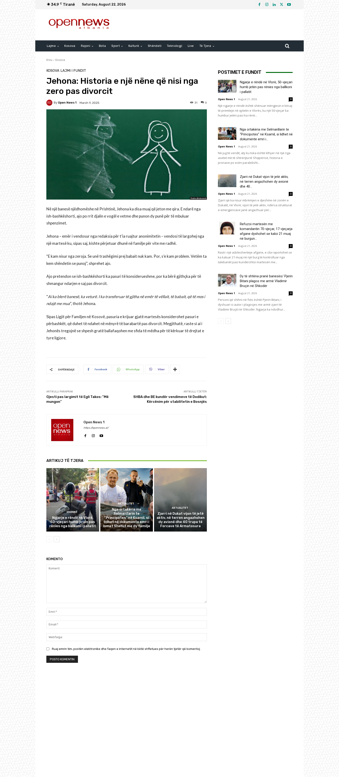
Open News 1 (67, 102)
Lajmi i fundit (73, 70)
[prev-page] (49, 539)
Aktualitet (126, 503)
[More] (175, 369)
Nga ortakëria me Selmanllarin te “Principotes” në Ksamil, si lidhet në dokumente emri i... (266, 134)
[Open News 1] (50, 103)
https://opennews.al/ (96, 428)
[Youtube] (289, 4)
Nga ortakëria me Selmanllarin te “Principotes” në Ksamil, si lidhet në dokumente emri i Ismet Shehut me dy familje (126, 517)
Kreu (49, 60)
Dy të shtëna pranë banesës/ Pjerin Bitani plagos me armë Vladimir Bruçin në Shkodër (266, 281)
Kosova (60, 60)
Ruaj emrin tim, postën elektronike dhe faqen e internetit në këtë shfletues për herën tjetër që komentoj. (126, 649)
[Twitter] (281, 4)
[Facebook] (259, 4)
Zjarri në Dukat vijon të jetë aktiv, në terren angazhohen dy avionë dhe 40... (264, 181)
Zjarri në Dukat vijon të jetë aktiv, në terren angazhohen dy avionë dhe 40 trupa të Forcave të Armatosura (181, 519)
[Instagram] (267, 4)
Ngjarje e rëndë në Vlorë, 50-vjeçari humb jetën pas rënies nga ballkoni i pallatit (72, 522)
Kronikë (72, 512)
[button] (287, 45)
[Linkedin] (274, 4)
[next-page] (56, 539)
